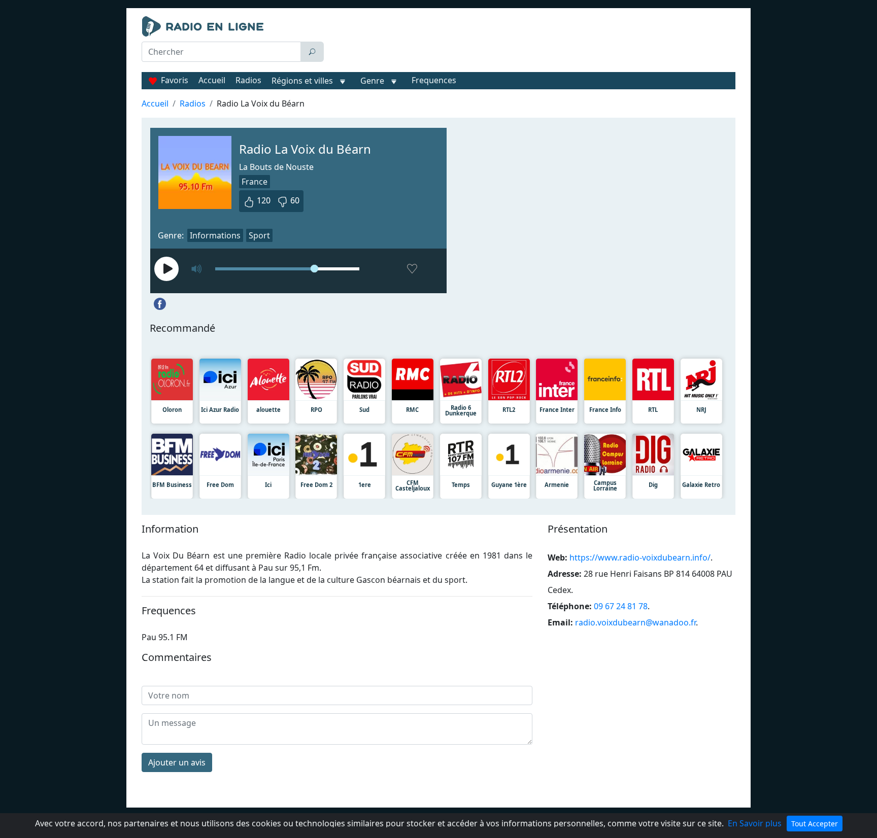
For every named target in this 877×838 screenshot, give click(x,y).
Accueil (211, 80)
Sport (259, 235)
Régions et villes (302, 80)
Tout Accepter (814, 823)
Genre (372, 80)
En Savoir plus (755, 823)
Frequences (434, 80)
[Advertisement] (531, 41)
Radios (248, 80)
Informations (215, 235)
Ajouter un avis (177, 762)
